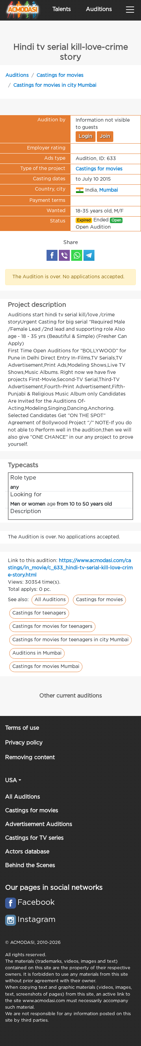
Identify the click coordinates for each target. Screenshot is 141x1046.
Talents (61, 9)
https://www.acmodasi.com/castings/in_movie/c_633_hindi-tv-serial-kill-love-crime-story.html (70, 568)
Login (85, 136)
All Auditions (50, 600)
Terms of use (22, 728)
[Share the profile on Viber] (64, 255)
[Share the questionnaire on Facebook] (52, 255)
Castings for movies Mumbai (45, 667)
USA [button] (11, 780)
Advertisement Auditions (38, 824)
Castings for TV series (34, 838)
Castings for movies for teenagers (52, 626)
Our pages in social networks (54, 888)
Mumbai (108, 190)
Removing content (30, 757)
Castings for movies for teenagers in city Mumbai (70, 640)
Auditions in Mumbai (37, 653)
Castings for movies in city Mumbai (55, 85)
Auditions (99, 9)
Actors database (27, 851)
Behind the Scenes (30, 865)
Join (105, 136)
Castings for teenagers (39, 613)
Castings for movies (60, 75)
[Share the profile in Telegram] (89, 255)
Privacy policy (23, 742)
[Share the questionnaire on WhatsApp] (76, 255)
